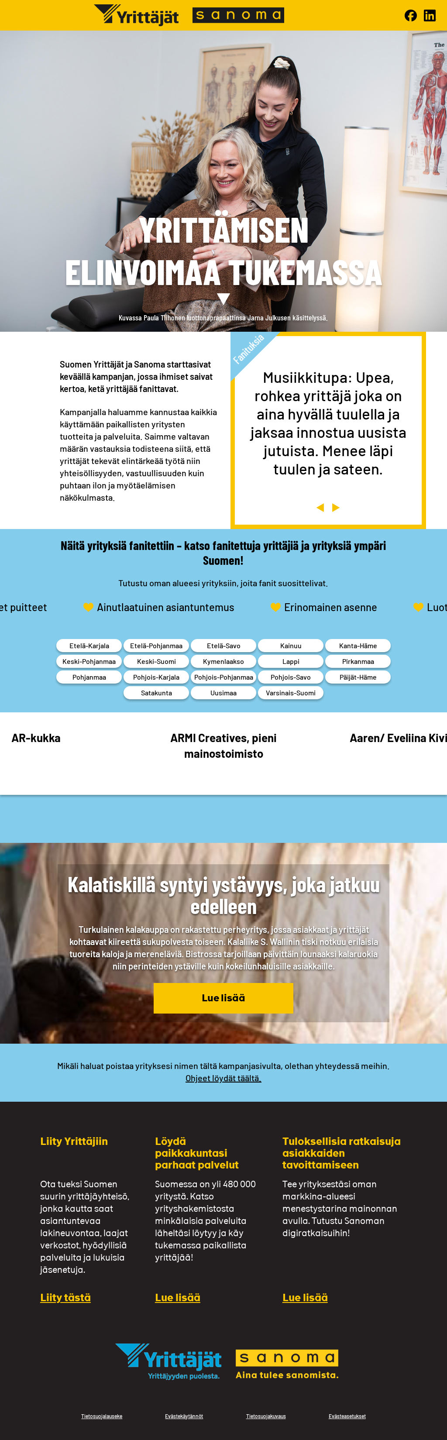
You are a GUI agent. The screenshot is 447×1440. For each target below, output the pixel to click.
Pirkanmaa (358, 661)
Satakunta (156, 692)
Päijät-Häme (358, 677)
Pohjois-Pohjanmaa (223, 677)
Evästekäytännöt (184, 1416)
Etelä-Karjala (89, 645)
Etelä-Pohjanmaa (156, 645)
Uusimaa (223, 692)
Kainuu (291, 645)
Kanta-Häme (358, 645)
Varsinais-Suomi (291, 692)
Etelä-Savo (224, 645)
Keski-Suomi (156, 661)
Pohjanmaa (89, 677)
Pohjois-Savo (291, 677)
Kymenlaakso (223, 661)
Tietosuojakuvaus (266, 1416)
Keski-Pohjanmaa (89, 661)
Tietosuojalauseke (101, 1416)
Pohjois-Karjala (156, 677)
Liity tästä (65, 1299)
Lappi (290, 661)
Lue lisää (223, 999)
